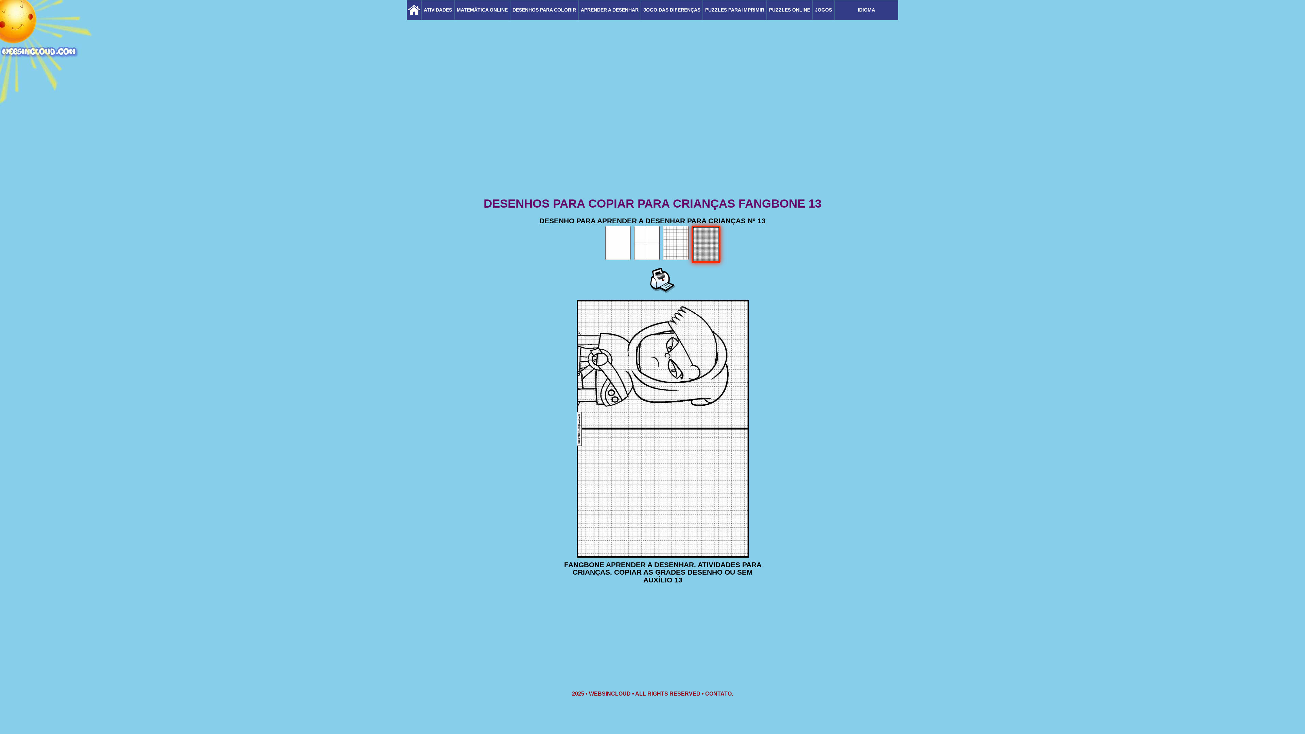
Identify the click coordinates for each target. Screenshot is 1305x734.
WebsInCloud (610, 694)
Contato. (719, 694)
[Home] (414, 10)
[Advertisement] (652, 142)
